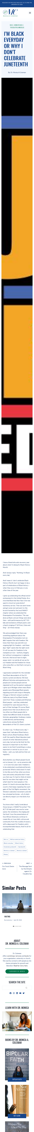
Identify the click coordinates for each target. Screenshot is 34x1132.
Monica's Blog (18, 25)
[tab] (13, 926)
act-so (6, 839)
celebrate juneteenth (10, 847)
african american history (17, 839)
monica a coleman (9, 850)
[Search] (26, 988)
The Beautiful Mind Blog (17, 27)
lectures (19, 956)
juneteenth (21, 847)
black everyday (8, 843)
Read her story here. (21, 966)
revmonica (9, 920)
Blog (11, 25)
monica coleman (22, 850)
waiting (7, 916)
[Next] (28, 909)
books (27, 956)
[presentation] (17, 1064)
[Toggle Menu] (30, 13)
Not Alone (17, 1116)
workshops (11, 956)
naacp (6, 854)
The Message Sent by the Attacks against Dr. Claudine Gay (25, 869)
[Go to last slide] (5, 909)
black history (19, 843)
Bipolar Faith (17, 1079)
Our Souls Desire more (8, 866)
